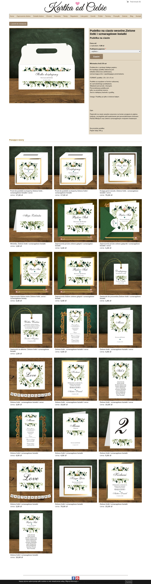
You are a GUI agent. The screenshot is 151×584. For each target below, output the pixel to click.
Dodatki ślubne (38, 16)
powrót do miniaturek (19, 24)
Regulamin (74, 16)
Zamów (96, 56)
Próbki (100, 16)
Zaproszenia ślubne (24, 16)
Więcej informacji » (71, 581)
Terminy (108, 16)
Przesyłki (116, 16)
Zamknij (128, 582)
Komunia (57, 16)
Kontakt (138, 16)
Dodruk (124, 16)
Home (12, 16)
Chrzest (49, 16)
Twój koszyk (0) (135, 2)
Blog (131, 16)
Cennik (93, 16)
